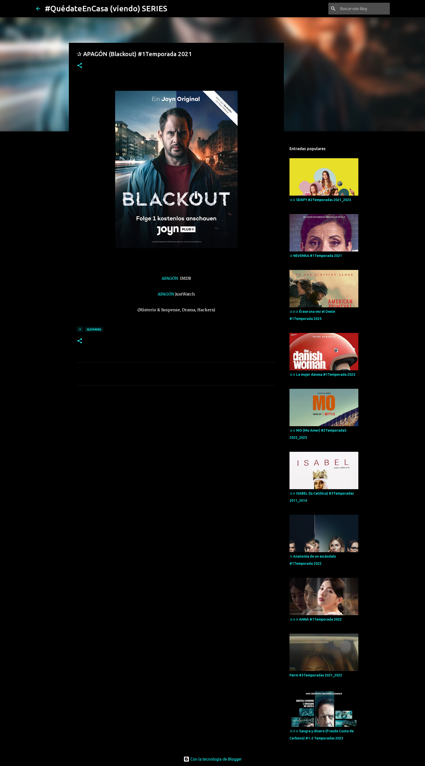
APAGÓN (170, 278)
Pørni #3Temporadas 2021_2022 (315, 675)
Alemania (94, 329)
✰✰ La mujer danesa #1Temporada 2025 (322, 374)
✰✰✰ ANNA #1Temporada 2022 (315, 619)
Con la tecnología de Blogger (215, 759)
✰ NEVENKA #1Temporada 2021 (315, 256)
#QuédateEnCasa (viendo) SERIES (106, 8)
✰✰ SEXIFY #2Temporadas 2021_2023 (320, 200)
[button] (80, 66)
